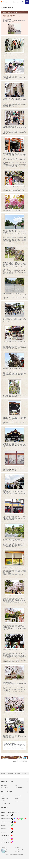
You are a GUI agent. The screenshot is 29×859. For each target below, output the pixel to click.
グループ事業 (18, 796)
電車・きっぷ (4, 785)
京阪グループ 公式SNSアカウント (9, 812)
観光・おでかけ (18, 785)
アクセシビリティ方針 (19, 849)
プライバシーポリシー (19, 847)
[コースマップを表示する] (14, 758)
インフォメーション (19, 801)
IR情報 (16, 798)
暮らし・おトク (4, 787)
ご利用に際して (4, 847)
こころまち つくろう (5, 803)
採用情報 (3, 801)
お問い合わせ (4, 807)
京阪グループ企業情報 (6, 791)
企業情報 (3, 796)
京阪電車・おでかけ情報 (7, 781)
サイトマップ (17, 851)
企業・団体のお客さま (19, 787)
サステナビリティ (5, 798)
